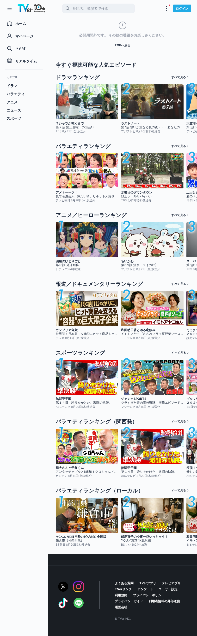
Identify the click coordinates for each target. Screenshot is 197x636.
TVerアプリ (147, 583)
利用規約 (121, 595)
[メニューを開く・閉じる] (166, 8)
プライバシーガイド (129, 601)
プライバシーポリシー (148, 595)
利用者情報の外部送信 (164, 601)
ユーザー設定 (168, 589)
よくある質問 (124, 583)
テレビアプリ (171, 583)
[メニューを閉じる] (9, 8)
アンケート (145, 589)
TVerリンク (123, 589)
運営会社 (121, 607)
